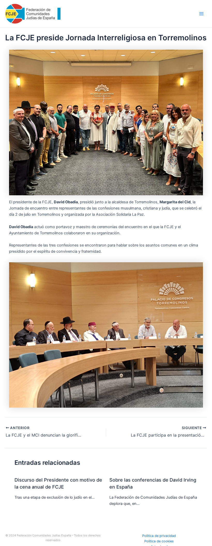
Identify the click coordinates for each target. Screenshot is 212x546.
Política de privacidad (159, 536)
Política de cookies (159, 541)
